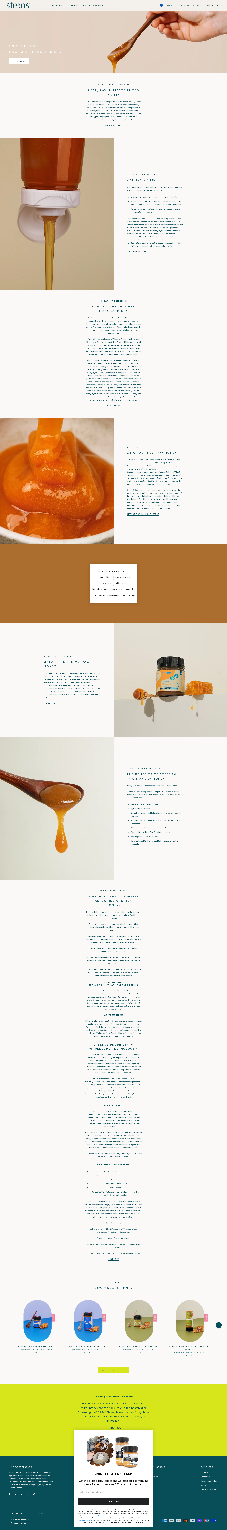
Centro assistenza (94, 5)
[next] (219, 1325)
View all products (113, 1370)
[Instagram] (15, 1493)
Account (185, 5)
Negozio (40, 5)
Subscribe (113, 1501)
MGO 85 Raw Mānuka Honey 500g (88, 1346)
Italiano (171, 5)
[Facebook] (9, 1493)
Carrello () (212, 5)
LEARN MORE (49, 703)
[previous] (8, 1325)
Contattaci (205, 1472)
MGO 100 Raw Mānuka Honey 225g (139, 1346)
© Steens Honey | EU (21, 1519)
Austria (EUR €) (18, 1514)
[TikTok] (28, 1493)
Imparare (56, 5)
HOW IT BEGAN (113, 405)
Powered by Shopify (19, 1523)
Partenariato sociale (209, 1489)
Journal (73, 5)
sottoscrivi (205, 1485)
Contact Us (205, 1476)
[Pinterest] (21, 1493)
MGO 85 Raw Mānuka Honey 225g (37, 1346)
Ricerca (197, 5)
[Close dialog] (149, 1433)
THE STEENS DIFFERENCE (138, 251)
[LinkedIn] (34, 1493)
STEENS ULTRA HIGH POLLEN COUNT (143, 514)
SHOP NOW (19, 61)
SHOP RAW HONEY (113, 125)
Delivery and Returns (209, 1481)
